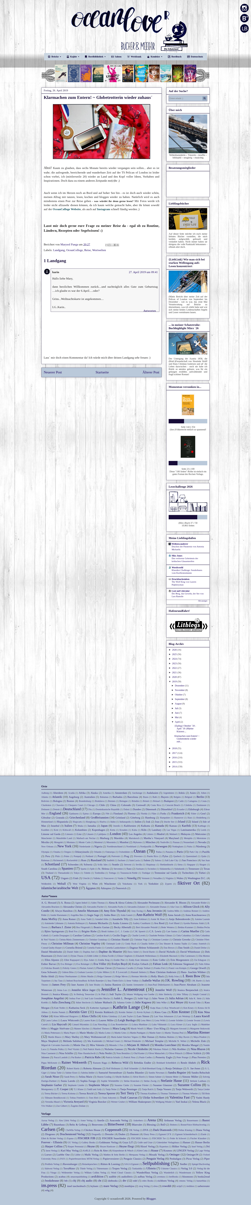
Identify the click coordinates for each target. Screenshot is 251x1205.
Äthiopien (106, 888)
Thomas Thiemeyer (169, 1093)
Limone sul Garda (50, 834)
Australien (89, 796)
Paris (180, 851)
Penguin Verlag (155, 1158)
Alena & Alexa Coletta (121, 902)
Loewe (48, 1154)
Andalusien (152, 792)
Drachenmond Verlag (72, 1134)
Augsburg (74, 796)
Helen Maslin (87, 976)
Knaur (154, 1150)
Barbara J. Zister (61, 927)
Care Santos (171, 931)
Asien (193, 792)
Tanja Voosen (164, 1089)
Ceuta (204, 801)
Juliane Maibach (103, 1002)
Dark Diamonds (162, 1129)
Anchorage (137, 793)
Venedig (132, 878)
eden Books (147, 1181)
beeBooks (173, 1176)
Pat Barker (76, 1057)
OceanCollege (74, 250)
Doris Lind (62, 956)
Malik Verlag (91, 1154)
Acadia (71, 793)
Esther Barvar (48, 964)
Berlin (200, 796)
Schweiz (88, 864)
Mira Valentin (97, 1045)
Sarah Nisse (52, 1076)
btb (66, 1180)
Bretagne (123, 801)
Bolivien (45, 801)
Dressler (109, 1134)
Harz (190, 817)
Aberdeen (58, 792)
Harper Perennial (75, 1146)
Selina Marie (85, 1076)
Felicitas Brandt (51, 968)
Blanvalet (137, 1124)
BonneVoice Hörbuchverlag (194, 1124)
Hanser (186, 1142)
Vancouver (109, 878)
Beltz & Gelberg (78, 1124)
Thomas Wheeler (190, 1093)
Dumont (134, 1134)
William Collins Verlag (95, 1172)
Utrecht (86, 878)
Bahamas (104, 797)
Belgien (177, 797)
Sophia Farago (88, 1080)
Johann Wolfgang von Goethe (140, 994)
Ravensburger (70, 1164)
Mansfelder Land (64, 838)
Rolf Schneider (131, 1068)
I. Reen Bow (191, 976)
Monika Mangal (190, 1045)
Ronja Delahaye (173, 1068)
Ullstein (151, 1168)
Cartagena (192, 801)
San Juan (205, 860)
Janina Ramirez (113, 984)
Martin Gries (120, 1033)
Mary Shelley (72, 1036)
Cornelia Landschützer (115, 947)
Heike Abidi (47, 976)
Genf (203, 813)
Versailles (157, 878)
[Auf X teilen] (112, 245)
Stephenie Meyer (99, 1085)
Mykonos (137, 842)
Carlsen (48, 1129)
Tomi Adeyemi (109, 1098)
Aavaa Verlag (47, 1120)
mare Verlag (110, 1186)
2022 (174, 668)
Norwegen (161, 846)
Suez (129, 868)
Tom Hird (93, 1098)
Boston (70, 801)
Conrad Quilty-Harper (51, 947)
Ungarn (65, 878)
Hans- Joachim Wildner (193, 972)
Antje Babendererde (179, 919)
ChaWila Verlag (73, 1130)
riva (156, 1186)
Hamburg (150, 817)
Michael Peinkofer (132, 1041)
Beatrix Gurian (101, 927)
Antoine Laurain (202, 919)
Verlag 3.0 (186, 1168)
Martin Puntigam (137, 1033)
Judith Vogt (143, 998)
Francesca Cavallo (124, 968)
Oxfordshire (124, 852)
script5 (179, 1186)
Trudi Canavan (128, 1097)
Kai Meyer (177, 1002)
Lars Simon (143, 1016)
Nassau (176, 842)
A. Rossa (65, 902)
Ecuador (181, 809)
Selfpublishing (156, 1163)
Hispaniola (62, 821)
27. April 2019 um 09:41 (143, 272)
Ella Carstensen (188, 956)
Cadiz (181, 801)
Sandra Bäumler (135, 1072)
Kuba (134, 830)
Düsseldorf (166, 809)
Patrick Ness (129, 1057)
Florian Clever (104, 968)
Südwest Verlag (52, 1168)
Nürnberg (201, 846)
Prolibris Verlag (52, 1164)
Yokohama (127, 884)
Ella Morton (204, 956)
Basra (145, 797)
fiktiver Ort (189, 883)
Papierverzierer (111, 1158)
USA (46, 877)
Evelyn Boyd (119, 963)
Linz (79, 834)
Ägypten (91, 888)
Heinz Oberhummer (68, 976)
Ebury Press (149, 1134)
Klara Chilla (89, 1016)
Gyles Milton (103, 972)
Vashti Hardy (203, 1097)
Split (92, 869)
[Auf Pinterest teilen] (117, 245)
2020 (174, 677)
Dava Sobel (133, 952)
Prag (126, 856)
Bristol (146, 801)
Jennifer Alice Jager (83, 989)
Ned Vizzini (73, 1049)
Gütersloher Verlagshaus (167, 1142)
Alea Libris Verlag (67, 1120)
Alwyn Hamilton (64, 910)
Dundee (137, 809)
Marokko (119, 838)
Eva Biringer (66, 964)
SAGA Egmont (131, 1164)
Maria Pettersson (52, 1033)
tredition (190, 1186)
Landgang (59, 250)
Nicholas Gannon (113, 1049)
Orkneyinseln (82, 851)
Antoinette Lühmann (53, 923)
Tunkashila (137, 1168)
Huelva (103, 822)
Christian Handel (120, 939)
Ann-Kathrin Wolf (149, 915)
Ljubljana (101, 834)
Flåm (154, 813)
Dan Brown (169, 947)
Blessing (151, 1124)
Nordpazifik (145, 846)
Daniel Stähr (73, 952)
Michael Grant (113, 1041)
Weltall (61, 883)
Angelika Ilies (76, 915)
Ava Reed (159, 923)
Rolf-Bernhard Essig (151, 1068)
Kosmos (167, 1150)
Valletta (96, 878)
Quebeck (177, 856)
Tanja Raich (147, 1089)
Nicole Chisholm (138, 1049)
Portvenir (115, 856)
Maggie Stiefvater (60, 1028)
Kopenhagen (98, 829)
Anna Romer (69, 919)
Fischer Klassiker (198, 1138)
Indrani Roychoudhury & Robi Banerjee (85, 980)
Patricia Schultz (113, 1057)
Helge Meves (121, 976)
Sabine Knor (71, 1072)
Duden (121, 1134)
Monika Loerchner (165, 1045)
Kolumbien (81, 829)
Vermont (145, 878)
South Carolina (49, 868)
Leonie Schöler (176, 1020)
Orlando (97, 852)
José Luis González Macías (97, 998)
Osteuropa (110, 852)
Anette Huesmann (58, 915)
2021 (174, 672)
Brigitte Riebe (89, 931)
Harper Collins (54, 1146)
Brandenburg (85, 801)
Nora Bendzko (123, 1053)
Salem (147, 860)
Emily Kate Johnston (139, 960)
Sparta (83, 869)
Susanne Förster (141, 1085)
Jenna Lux (62, 990)
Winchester (110, 883)
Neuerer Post (53, 372)
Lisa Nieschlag (100, 1024)
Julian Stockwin (83, 1002)
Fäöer (193, 813)
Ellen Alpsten (52, 959)
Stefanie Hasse (171, 1081)
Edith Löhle (92, 956)
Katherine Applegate (99, 1008)
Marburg (104, 838)
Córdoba (188, 805)
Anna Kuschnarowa (195, 915)
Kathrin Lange (126, 1007)
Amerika (107, 793)
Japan (104, 825)
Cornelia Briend (74, 947)
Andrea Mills (173, 911)
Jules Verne (158, 998)
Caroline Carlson (82, 935)
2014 (174, 766)
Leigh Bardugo (127, 1020)
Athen (203, 793)
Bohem (173, 1124)
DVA (145, 1130)
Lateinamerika (188, 829)
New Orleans (47, 846)
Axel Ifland (174, 923)
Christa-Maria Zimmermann (72, 939)
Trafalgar (146, 873)
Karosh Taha (195, 1002)
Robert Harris (73, 1068)
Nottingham (177, 846)
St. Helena (103, 868)
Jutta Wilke (161, 1002)
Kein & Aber (101, 1150)
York (140, 884)
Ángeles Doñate (78, 1106)
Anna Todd (85, 919)
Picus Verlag (193, 1158)
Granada (60, 817)
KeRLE (86, 1150)
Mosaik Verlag (157, 1154)
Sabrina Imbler (88, 1072)
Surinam (140, 869)
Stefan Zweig (150, 1081)
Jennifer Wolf (163, 989)
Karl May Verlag (70, 1150)
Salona (158, 860)
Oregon (67, 852)
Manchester (46, 838)
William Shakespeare (140, 1101)
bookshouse (52, 1180)
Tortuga (112, 873)
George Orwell (198, 968)
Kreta (112, 830)
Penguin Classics (133, 1158)
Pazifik (206, 851)
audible (112, 1176)
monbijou (129, 1186)
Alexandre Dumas (158, 907)
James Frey (59, 984)
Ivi (208, 1146)
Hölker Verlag (179, 1146)
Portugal (102, 856)
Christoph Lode (113, 943)
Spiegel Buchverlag (201, 1164)
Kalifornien (130, 825)
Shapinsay (151, 864)
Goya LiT (127, 1142)
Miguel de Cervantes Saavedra (55, 1045)
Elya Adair (89, 960)
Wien (95, 883)
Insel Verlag (197, 1146)
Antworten (149, 310)
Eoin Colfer (159, 959)
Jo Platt (101, 994)
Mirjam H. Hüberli (138, 1045)
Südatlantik (179, 869)
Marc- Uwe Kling (156, 1028)
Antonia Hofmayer (76, 923)
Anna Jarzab (174, 915)
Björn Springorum (54, 931)
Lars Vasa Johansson (163, 1016)
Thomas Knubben (148, 1093)
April (177, 722)
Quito (203, 856)
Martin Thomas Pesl (174, 1033)
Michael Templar (154, 1041)
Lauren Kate (89, 1020)
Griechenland (77, 817)
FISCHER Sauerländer (114, 1138)
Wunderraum (185, 1172)
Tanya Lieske (203, 1089)
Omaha (56, 852)
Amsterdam (121, 792)
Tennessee (193, 868)
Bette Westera (167, 927)
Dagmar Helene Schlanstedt (144, 947)
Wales (180, 878)
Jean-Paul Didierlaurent (159, 984)
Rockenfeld (72, 860)
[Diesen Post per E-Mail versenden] (106, 245)
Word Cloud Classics (121, 1172)
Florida (144, 813)
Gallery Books (88, 1142)
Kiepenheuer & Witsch (122, 1150)
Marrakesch (134, 838)
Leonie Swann (193, 1020)
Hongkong (91, 822)
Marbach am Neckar (86, 838)
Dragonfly (96, 1134)
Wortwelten (99, 250)
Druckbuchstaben (180, 579)
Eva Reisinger (82, 964)
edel (135, 1180)
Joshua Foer (74, 998)
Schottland (52, 864)
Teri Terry (127, 1093)
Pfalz (57, 856)
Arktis (181, 792)
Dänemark (151, 809)
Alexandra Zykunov (136, 907)
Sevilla (139, 864)
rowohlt (166, 1186)
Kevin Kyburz (143, 1012)
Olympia (45, 852)
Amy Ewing (137, 911)
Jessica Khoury (61, 994)
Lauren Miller (106, 1020)
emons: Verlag (185, 1181)
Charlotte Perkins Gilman (160, 935)
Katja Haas (155, 1008)
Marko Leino (104, 1033)
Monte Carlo (84, 842)
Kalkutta (145, 825)
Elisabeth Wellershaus (146, 956)
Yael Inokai (181, 1101)
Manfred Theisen (101, 1028)
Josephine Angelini (52, 998)
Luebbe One (63, 1154)
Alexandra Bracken (50, 907)
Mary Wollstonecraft (95, 1036)
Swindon (152, 869)
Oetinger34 (192, 1154)
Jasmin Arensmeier (135, 984)
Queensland (191, 856)
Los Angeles (135, 834)
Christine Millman (62, 943)
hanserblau (201, 1181)
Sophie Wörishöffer (110, 1081)
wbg (47, 1190)
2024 (174, 659)
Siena (180, 864)
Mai (177, 717)
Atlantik (57, 796)
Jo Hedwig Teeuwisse (84, 994)
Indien (138, 821)
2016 (174, 757)
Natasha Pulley (57, 1049)
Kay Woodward (172, 1008)
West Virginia (79, 884)
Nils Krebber (179, 1049)
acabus (62, 1176)
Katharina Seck (77, 1007)
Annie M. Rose (158, 919)
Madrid (161, 834)
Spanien (67, 868)
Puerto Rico (152, 856)
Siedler (183, 1164)
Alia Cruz (174, 907)
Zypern (168, 884)
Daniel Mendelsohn (51, 951)
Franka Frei (159, 968)
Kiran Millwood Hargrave (66, 1016)
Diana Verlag (203, 1130)
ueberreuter (204, 1186)
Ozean (140, 851)
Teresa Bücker (51, 1093)
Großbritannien (100, 817)
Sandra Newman (156, 1072)
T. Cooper (63, 1089)
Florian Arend (86, 968)
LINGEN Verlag (185, 1150)
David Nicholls (167, 951)
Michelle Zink (198, 1041)
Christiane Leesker (160, 939)
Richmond (58, 860)
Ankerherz (138, 1120)
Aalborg (45, 793)
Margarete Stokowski (200, 1028)
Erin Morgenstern (180, 959)
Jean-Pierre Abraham (185, 984)
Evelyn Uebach (140, 964)
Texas (207, 868)
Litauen (89, 834)
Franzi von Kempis (177, 968)
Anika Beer (110, 915)
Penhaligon (175, 1158)
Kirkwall (67, 830)
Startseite (102, 372)
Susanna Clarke (121, 1085)
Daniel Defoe (200, 947)
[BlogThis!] (109, 245)
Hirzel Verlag (147, 1146)
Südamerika (165, 869)
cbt (99, 1180)
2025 (174, 654)
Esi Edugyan (200, 960)
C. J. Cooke (123, 931)
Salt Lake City (171, 860)
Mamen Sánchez (81, 1028)
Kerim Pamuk (58, 1012)
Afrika (82, 792)
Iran (157, 821)
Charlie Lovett (138, 935)
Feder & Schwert (178, 1138)
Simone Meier (171, 1077)
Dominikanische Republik (108, 809)
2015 (174, 762)
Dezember (180, 685)
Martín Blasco (54, 1037)
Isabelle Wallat (151, 980)
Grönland (120, 817)
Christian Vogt (140, 939)
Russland (96, 860)
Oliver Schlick (193, 1053)
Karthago (202, 826)
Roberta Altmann (92, 1068)
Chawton (59, 805)
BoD (163, 1124)
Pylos (165, 856)
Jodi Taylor (115, 994)
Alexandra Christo (72, 906)
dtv (124, 1180)
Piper (207, 1158)
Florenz (132, 813)
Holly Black (157, 976)
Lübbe (77, 1154)
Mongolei (58, 842)
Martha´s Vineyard (154, 838)
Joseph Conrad (199, 994)
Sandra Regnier (177, 1072)
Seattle (115, 864)
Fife (107, 813)
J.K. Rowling (174, 980)
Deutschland (72, 809)
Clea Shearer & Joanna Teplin (173, 943)
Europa (97, 813)
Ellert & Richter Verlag (52, 1138)
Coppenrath (113, 1130)
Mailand (173, 834)
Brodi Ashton (107, 931)
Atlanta (44, 797)
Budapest (169, 801)
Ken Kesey (188, 1008)
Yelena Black (199, 1101)
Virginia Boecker (97, 1101)
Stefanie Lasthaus (198, 1081)
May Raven (184, 1037)
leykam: (94, 1186)
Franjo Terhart (143, 968)
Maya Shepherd (49, 1041)
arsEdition (97, 1176)
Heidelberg (201, 817)
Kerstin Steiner (126, 1012)
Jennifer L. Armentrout (123, 989)
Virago (53, 1172)
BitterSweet (116, 1124)
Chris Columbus (183, 935)
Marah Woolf (137, 1028)
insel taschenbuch (76, 1186)
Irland (181, 821)
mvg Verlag (144, 1186)
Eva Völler (100, 963)
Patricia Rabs (93, 1057)
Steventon (118, 869)
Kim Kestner (181, 1012)
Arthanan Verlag (173, 1120)
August (178, 703)
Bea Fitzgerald (83, 927)
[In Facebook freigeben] (114, 245)
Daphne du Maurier (110, 951)
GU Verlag (73, 1142)
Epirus (86, 813)
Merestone (201, 838)
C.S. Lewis (155, 931)
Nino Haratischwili (86, 1053)
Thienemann (102, 1168)
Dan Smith (184, 947)
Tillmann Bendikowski (55, 1098)
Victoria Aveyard (73, 1101)
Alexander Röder (199, 902)
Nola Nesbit (105, 1053)
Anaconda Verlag (119, 1120)
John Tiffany (182, 994)
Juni (177, 713)
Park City (194, 852)
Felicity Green (69, 968)
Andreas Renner (190, 911)
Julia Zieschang (61, 1002)
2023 (174, 663)
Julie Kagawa (143, 1002)
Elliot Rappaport (72, 960)
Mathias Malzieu (166, 1037)
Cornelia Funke (94, 947)
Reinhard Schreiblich (166, 1063)
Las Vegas (171, 830)
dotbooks (113, 1180)
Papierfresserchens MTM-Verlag (84, 1159)
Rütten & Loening (110, 1164)
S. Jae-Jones (193, 1068)
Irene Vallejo (132, 980)
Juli (177, 708)
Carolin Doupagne (60, 935)
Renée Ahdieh (188, 1062)
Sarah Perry (69, 1077)
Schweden (73, 864)
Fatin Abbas (204, 964)
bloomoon (187, 1176)
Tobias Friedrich (77, 1098)
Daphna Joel (89, 952)
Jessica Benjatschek (187, 990)
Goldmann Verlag (108, 1142)
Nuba (189, 846)
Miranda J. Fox (116, 1045)
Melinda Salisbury (73, 1041)
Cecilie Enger (120, 935)
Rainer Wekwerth (74, 1062)
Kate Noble (59, 1008)
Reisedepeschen (89, 1164)
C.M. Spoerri (139, 931)
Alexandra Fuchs (115, 907)
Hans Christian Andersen (163, 972)
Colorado (126, 805)
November (180, 690)
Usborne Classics (169, 1168)
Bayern (165, 796)
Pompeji (77, 856)
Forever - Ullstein (51, 1142)
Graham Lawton (85, 972)
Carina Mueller (190, 931)
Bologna (57, 801)
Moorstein (111, 842)
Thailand (49, 873)
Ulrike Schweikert (153, 1097)
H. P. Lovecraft (120, 972)
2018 (174, 748)
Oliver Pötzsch (175, 1053)
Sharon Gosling (104, 1077)
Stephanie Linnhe (76, 1085)
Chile (102, 805)
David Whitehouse (190, 951)
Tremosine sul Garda (165, 872)
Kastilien (45, 830)
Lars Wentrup (183, 1016)
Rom (83, 860)
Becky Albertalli (122, 927)
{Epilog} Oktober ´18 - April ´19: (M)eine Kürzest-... (185, 729)
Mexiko (45, 842)
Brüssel (156, 801)
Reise (87, 250)
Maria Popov (70, 1033)
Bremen (111, 801)
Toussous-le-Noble (129, 873)
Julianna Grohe (124, 1002)
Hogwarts (77, 822)
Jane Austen (77, 984)
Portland (89, 856)
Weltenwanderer (180, 544)
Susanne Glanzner (162, 1085)
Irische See (169, 822)
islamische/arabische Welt (59, 888)
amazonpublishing (78, 1176)
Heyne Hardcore (107, 1146)
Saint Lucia (134, 860)
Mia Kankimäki (94, 1041)
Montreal (98, 842)
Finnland (118, 813)
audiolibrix (127, 1176)
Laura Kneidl (202, 1016)
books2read (204, 1176)
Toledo (87, 873)
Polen (66, 856)
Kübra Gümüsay (109, 1016)
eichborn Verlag (165, 1180)
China (113, 805)
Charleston (46, 805)
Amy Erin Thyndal (115, 910)
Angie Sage (93, 915)
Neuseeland (188, 842)
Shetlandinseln (166, 864)
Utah (75, 878)
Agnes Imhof (81, 902)
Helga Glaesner (104, 976)
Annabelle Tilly (120, 919)
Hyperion (163, 1146)
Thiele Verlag (86, 1168)
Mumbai (124, 842)
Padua (159, 852)
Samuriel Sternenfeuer (110, 1072)
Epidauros (74, 813)
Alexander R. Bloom (175, 902)
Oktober (179, 694)
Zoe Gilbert (61, 1106)
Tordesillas (100, 873)
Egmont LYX (165, 1134)
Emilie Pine (119, 960)
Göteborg (135, 817)
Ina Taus (58, 980)
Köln (144, 829)
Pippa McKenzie (49, 1063)
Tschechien (188, 872)
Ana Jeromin (154, 910)
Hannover (178, 817)
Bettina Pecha (203, 927)
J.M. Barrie (196, 980)
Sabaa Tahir (55, 1072)
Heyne (91, 1146)
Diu (90, 809)
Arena (151, 1120)
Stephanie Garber (51, 1085)
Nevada (202, 842)
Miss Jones (177, 555)
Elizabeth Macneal (168, 956)
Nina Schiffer (66, 1053)
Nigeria (98, 846)
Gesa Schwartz (49, 972)
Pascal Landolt (60, 1057)
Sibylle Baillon (122, 1077)
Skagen (202, 864)
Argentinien (168, 793)
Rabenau (45, 860)
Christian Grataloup (98, 939)
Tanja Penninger (128, 1089)
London (115, 834)
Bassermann (192, 1120)
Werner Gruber (118, 1102)
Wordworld (177, 567)
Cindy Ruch (130, 943)
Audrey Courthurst (141, 923)
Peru (47, 856)
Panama (169, 852)
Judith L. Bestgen (123, 998)
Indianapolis (125, 822)
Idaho (113, 822)
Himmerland (47, 822)
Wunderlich (169, 1172)
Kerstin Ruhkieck (104, 1012)
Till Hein (206, 1093)
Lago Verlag (204, 1150)
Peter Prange (182, 1057)
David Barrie (149, 952)
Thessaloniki (63, 873)
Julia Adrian (176, 998)
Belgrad (188, 797)
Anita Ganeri (126, 915)
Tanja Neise (110, 1089)
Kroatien (124, 830)
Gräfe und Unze (145, 1142)
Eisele (203, 1134)
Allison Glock (191, 906)
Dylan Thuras (77, 956)
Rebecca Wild (120, 1062)
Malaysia (185, 834)
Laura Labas (51, 1020)
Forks (163, 813)
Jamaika (91, 825)
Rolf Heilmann (113, 1068)
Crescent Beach (172, 805)
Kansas (173, 825)
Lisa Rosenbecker (119, 1024)
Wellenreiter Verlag (70, 1172)
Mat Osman (148, 1036)
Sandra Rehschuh (200, 1072)
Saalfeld (110, 860)
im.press (49, 1185)
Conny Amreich (198, 943)
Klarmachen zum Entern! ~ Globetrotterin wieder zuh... (186, 739)
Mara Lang (119, 1028)
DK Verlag (134, 1130)
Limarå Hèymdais (80, 1024)
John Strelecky (165, 994)
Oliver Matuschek (156, 1053)
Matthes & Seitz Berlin (114, 1154)
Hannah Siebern (138, 972)
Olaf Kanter (139, 1053)
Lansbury (157, 829)
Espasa (70, 1138)
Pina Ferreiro (199, 1057)
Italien (68, 825)
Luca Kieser (176, 1024)
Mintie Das (79, 1045)
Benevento (97, 1124)
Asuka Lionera (120, 923)
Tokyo (77, 873)
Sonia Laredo (68, 1080)
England (55, 813)
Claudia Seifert (147, 943)
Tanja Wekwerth (184, 1089)
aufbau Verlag (145, 1176)
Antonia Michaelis (98, 923)
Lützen (150, 834)
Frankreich (177, 813)
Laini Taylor (127, 1016)
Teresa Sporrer (106, 1093)
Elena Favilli (108, 956)
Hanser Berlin (202, 1142)
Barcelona (132, 796)
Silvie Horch (139, 1077)
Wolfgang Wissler (163, 1102)
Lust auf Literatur (181, 591)
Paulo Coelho (145, 1057)
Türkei (202, 872)
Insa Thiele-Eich (115, 980)
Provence (138, 856)
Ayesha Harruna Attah (193, 923)
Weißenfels (46, 884)
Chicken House (92, 1130)
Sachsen (121, 860)
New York (64, 846)
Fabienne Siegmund (183, 964)
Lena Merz (146, 1020)
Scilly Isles (102, 864)
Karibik (186, 825)
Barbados (117, 796)
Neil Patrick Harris (92, 1049)
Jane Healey (95, 984)
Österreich (121, 888)
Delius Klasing (185, 1130)
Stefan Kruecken (131, 1081)
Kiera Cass (160, 1012)
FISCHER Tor (159, 1138)
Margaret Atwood (178, 1028)
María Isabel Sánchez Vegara (124, 1037)
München (151, 842)
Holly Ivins (173, 976)
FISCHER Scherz (139, 1138)
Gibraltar (46, 817)
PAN (62, 1159)
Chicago (91, 805)
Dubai (126, 809)
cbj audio (86, 1180)
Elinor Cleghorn (124, 956)
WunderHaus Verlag (147, 1172)
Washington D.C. (197, 878)
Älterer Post (150, 372)
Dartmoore (201, 805)
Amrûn (100, 1120)
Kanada (159, 825)
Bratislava (99, 801)
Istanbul (55, 825)
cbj (74, 1180)
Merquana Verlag (137, 1154)
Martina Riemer (198, 1032)
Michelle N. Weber (177, 1041)
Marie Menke (87, 1032)
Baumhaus (59, 1124)
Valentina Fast (180, 1097)
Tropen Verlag (119, 1168)
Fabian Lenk (160, 963)
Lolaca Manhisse (140, 1024)
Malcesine (200, 834)
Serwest (127, 864)
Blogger (151, 1198)
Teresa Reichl (86, 1093)
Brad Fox (73, 931)
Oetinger (174, 1154)
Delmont (45, 809)
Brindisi (135, 801)
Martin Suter (155, 1033)
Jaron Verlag (51, 1150)
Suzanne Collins (189, 1085)
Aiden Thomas (98, 902)
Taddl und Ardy (94, 1089)
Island (195, 821)
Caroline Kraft (102, 935)
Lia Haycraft (59, 1024)
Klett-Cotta (142, 1150)
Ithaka (80, 826)
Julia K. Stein (195, 998)
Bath (155, 797)
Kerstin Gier (78, 1012)
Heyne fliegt (126, 1146)
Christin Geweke (182, 939)
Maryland (174, 838)
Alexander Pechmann (148, 902)
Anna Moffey (49, 919)
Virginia (169, 878)
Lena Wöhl (160, 1020)
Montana (71, 842)
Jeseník (116, 826)
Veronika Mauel (52, 1102)
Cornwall (141, 805)
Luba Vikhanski (159, 1024)
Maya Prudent (200, 1037)
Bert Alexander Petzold (146, 927)
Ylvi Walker (46, 1106)
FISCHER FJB (86, 1138)
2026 (174, 650)
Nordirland (131, 846)
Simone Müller (190, 1076)
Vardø (120, 878)
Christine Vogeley (90, 943)
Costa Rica (156, 805)
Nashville (164, 842)
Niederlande (84, 846)
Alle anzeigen (202, 601)
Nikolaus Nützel (160, 1049)
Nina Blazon (198, 1049)
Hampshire (165, 817)
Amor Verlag (86, 1120)
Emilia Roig (104, 960)
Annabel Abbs (101, 919)
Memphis (188, 838)
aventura (161, 1176)
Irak (148, 821)
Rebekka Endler (142, 1062)
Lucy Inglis (191, 1024)
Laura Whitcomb (70, 1020)
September (180, 699)
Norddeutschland (114, 846)
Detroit (56, 809)
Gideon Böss (68, 972)
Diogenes (50, 1134)
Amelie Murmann (88, 910)
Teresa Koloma (68, 1093)
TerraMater (69, 1168)
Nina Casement (48, 1053)
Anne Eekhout (140, 919)
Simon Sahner (155, 1077)
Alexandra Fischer (95, 907)
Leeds (203, 830)
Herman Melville (139, 976)
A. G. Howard (48, 902)
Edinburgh (193, 809)
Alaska (94, 792)
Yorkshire (153, 883)
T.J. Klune (78, 1089)
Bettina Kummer (185, 927)
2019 (174, 681)
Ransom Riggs (100, 1063)
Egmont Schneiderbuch (186, 1134)
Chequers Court (75, 805)
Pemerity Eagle (164, 1057)
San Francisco (189, 860)
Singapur (191, 864)
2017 (174, 753)
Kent (56, 830)
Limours (69, 834)
